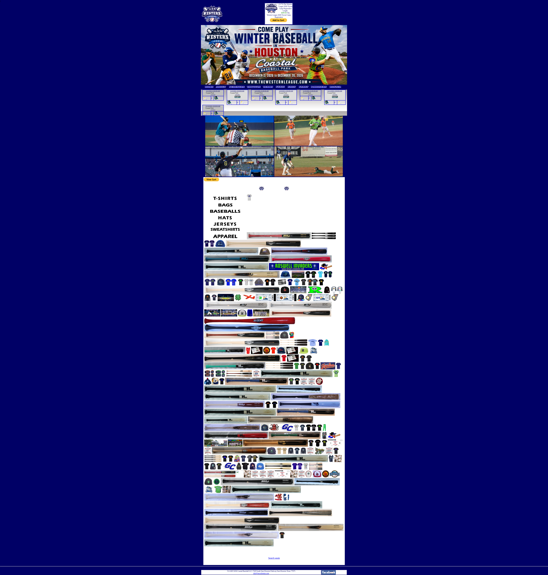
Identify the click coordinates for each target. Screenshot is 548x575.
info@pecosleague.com (261, 573)
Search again (274, 558)
